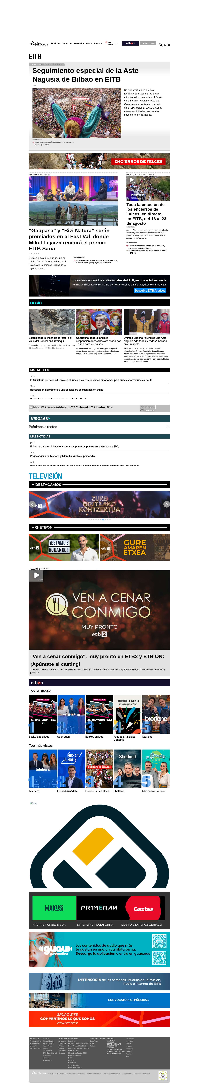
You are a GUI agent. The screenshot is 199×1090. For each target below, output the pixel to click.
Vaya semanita (35, 1048)
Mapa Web (146, 1073)
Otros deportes (73, 1065)
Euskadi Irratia (48, 1041)
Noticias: (63, 1038)
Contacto (137, 1073)
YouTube (129, 1054)
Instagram (129, 1046)
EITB (35, 56)
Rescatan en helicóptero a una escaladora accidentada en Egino (66, 389)
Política (61, 1046)
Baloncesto (72, 1063)
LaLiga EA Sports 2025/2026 (78, 1043)
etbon (46, 527)
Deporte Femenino (74, 1055)
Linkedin (129, 1051)
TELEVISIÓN (45, 476)
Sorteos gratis (114, 1044)
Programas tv (35, 1043)
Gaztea (45, 1048)
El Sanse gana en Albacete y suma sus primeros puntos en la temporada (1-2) (74, 446)
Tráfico (110, 1042)
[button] (89, 519)
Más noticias (40, 370)
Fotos (92, 1043)
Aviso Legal (80, 1073)
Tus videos (149, 410)
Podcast (46, 1058)
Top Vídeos (94, 1041)
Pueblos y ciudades (116, 1051)
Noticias (55, 43)
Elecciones (112, 1046)
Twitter (128, 1044)
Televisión (79, 43)
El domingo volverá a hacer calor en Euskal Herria (58, 399)
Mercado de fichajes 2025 (77, 1053)
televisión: (35, 1038)
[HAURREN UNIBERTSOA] (54, 907)
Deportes (67, 43)
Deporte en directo (74, 1067)
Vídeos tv (33, 1046)
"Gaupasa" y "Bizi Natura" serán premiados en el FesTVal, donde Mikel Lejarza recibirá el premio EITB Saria (69, 240)
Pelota (70, 1058)
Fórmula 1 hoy (73, 1051)
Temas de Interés (114, 1050)
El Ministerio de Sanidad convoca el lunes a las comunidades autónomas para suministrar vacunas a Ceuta (91, 380)
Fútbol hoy (72, 1041)
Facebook (129, 1041)
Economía (62, 1043)
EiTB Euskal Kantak (50, 1053)
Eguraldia (62, 1053)
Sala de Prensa (114, 1053)
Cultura (61, 1048)
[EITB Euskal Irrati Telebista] (39, 43)
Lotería (110, 1048)
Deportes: (73, 1038)
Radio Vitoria (47, 1046)
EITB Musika (47, 1051)
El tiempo (111, 1040)
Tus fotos (149, 407)
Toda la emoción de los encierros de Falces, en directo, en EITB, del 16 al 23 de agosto (146, 214)
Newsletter (130, 1038)
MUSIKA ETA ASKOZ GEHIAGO (141, 924)
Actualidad (62, 1041)
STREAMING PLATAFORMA (95, 924)
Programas (47, 1055)
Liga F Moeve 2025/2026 (77, 1046)
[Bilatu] (161, 45)
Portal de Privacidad (67, 1073)
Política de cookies (94, 1073)
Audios (92, 1046)
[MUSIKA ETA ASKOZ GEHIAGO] (143, 907)
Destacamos (48, 485)
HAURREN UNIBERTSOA (49, 924)
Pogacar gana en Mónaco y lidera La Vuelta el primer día (62, 456)
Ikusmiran (62, 1051)
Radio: (46, 1038)
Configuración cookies (111, 1073)
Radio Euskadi (48, 1043)
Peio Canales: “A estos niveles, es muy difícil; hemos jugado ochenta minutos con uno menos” (84, 465)
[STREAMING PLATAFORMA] (99, 907)
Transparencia (127, 1073)
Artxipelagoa (47, 1060)
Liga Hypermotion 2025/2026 (78, 1048)
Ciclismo (71, 1060)
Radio (89, 43)
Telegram (129, 1049)
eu (165, 45)
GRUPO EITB (148, 43)
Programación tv (36, 1041)
